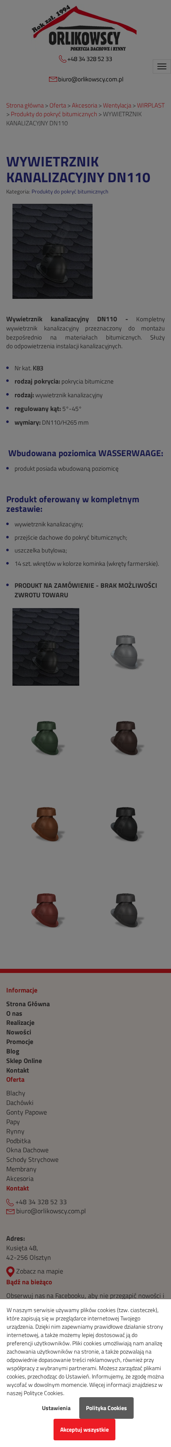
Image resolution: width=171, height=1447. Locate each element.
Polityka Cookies (106, 1407)
